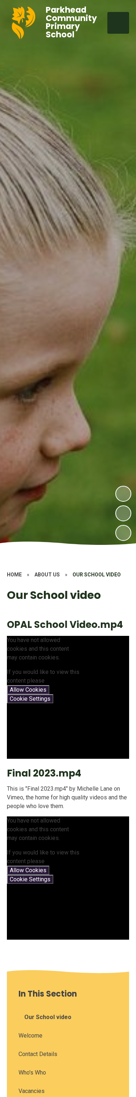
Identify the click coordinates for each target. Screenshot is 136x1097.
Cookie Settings (30, 698)
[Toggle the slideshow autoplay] (123, 533)
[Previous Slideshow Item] (123, 513)
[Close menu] (118, 23)
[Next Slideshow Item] (123, 494)
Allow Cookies (28, 689)
